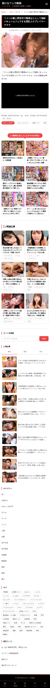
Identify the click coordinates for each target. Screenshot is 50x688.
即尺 (29, 290)
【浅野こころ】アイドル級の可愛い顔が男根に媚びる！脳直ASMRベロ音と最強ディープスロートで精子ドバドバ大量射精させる (12, 315)
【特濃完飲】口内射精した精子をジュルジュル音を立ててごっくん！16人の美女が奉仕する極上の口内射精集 (36, 252)
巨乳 (35, 619)
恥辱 (15, 623)
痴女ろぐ (4, 659)
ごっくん (30, 255)
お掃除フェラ (7, 318)
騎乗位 (5, 634)
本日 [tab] (9, 352)
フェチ (19, 607)
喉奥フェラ (16, 619)
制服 (35, 615)
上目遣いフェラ (24, 611)
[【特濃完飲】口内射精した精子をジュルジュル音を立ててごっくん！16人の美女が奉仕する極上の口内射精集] (37, 238)
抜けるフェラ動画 (11, 3)
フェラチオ (29, 607)
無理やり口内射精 (35, 623)
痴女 (3, 573)
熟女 (3, 567)
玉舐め (12, 627)
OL (2, 494)
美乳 (45, 123)
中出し (29, 321)
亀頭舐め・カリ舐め (9, 615)
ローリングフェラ (9, 611)
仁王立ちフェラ (25, 615)
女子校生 (4, 549)
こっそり (37, 255)
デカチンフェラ (8, 290)
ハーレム (17, 255)
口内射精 (6, 619)
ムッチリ (39, 607)
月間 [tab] (40, 352)
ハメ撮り (6, 603)
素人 (3, 579)
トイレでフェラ (32, 258)
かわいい (27, 592)
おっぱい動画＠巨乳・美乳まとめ (14, 647)
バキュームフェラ (23, 123)
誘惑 (21, 630)
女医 (3, 537)
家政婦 (4, 561)
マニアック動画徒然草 (9, 653)
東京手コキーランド (9, 665)
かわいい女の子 (14, 12)
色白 (41, 627)
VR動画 (30, 287)
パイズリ (41, 603)
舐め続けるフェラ (31, 627)
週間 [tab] (25, 352)
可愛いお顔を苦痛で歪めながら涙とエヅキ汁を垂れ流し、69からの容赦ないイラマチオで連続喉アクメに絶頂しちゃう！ (12, 284)
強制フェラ (36, 123)
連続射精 (29, 630)
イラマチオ (10, 287)
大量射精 (27, 619)
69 (4, 287)
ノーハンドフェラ (35, 600)
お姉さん (4, 500)
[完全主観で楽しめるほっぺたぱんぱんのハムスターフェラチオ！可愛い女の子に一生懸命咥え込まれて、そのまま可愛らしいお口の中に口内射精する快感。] (13, 238)
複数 (14, 630)
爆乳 (4, 627)
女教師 (4, 555)
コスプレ (36, 596)
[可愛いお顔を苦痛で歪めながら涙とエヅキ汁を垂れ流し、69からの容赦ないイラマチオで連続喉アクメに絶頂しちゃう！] (13, 269)
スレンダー (6, 600)
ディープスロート (8, 255)
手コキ (23, 623)
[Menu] (46, 4)
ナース (4, 518)
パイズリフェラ (8, 607)
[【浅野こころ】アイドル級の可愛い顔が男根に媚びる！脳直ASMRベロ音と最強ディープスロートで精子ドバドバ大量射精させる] (13, 301)
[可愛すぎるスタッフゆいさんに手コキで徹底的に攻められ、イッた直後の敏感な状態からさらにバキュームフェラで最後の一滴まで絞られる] (37, 269)
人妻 (3, 531)
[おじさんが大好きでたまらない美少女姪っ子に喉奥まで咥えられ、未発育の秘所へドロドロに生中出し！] (37, 301)
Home (3, 12)
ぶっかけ (16, 596)
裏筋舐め (6, 630)
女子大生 (4, 543)
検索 (44, 339)
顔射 (37, 630)
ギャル (4, 512)
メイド (4, 525)
